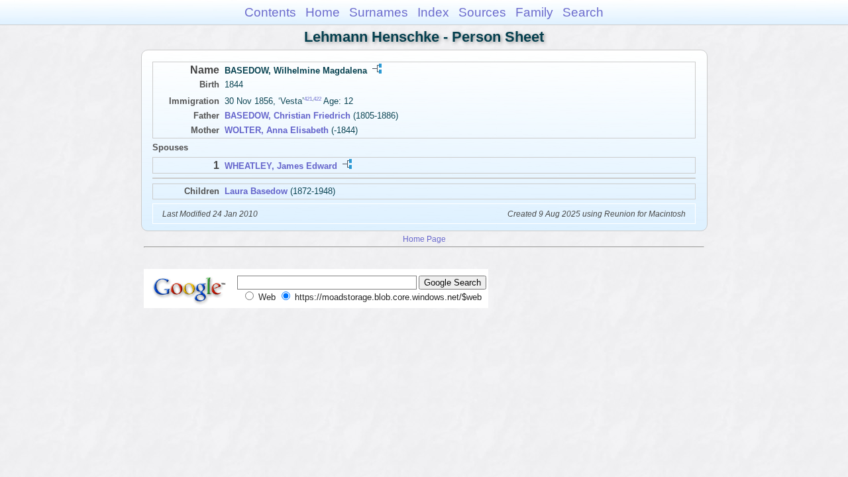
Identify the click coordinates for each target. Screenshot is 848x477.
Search (583, 12)
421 (308, 99)
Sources (482, 12)
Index (433, 12)
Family (534, 12)
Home (322, 12)
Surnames (378, 12)
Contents (270, 12)
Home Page (424, 239)
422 (317, 99)
